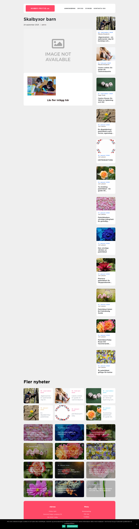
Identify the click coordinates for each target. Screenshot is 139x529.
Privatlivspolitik (72, 526)
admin (44, 25)
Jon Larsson (102, 126)
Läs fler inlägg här (58, 100)
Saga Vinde (101, 95)
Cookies (88, 8)
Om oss (80, 8)
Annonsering (69, 8)
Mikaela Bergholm (103, 34)
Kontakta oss (99, 8)
